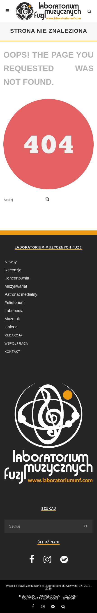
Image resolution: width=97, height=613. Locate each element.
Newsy (11, 262)
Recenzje (13, 270)
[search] (47, 199)
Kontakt (12, 351)
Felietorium (15, 302)
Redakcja (13, 335)
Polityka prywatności (40, 598)
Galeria (11, 327)
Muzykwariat (16, 286)
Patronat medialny (21, 294)
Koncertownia (17, 278)
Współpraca (16, 343)
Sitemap (68, 598)
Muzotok (12, 319)
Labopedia (14, 310)
